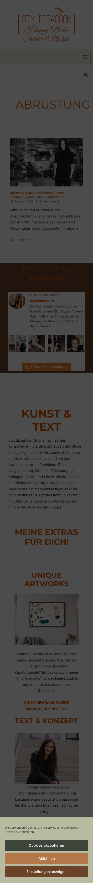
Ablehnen (46, 858)
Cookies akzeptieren (46, 845)
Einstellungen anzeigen (46, 871)
